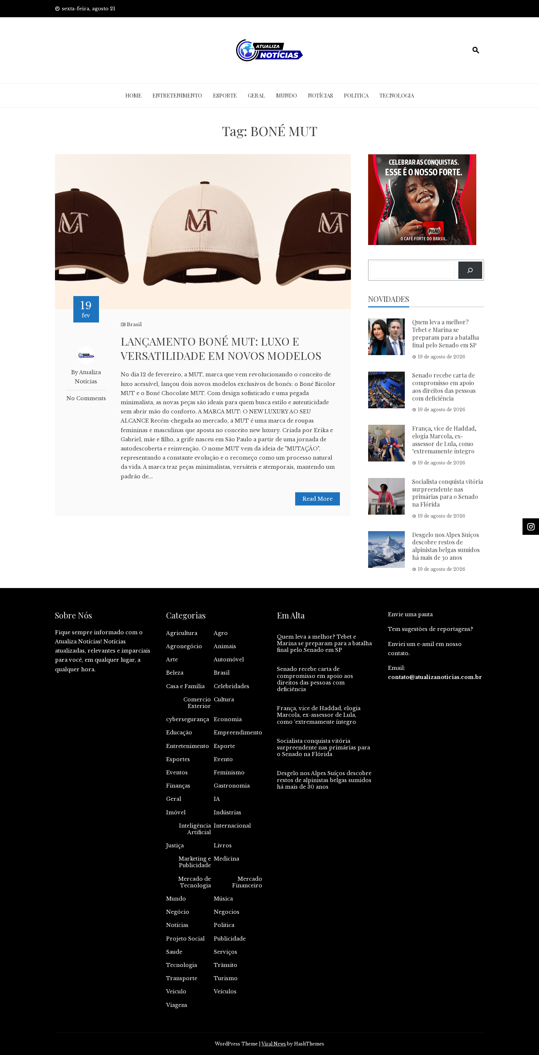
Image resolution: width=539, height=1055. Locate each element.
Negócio (177, 912)
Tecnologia (397, 95)
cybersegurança (187, 719)
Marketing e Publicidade (195, 862)
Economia (228, 719)
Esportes (178, 759)
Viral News (273, 1044)
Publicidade (230, 938)
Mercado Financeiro (247, 882)
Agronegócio (184, 646)
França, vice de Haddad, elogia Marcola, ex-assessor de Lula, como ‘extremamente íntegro (444, 439)
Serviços (225, 952)
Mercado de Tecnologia (194, 882)
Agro (221, 633)
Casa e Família (185, 686)
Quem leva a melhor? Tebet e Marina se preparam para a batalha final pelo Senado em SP (445, 333)
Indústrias (227, 812)
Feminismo (229, 772)
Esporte (225, 95)
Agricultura (181, 633)
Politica (356, 95)
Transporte (181, 978)
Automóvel (229, 659)
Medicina (226, 858)
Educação (179, 732)
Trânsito (225, 965)
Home (133, 95)
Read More (317, 499)
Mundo (286, 95)
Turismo (226, 978)
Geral (256, 95)
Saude (174, 952)
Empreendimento (238, 732)
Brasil (134, 324)
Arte (172, 659)
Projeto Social (185, 938)
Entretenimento (177, 95)
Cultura (224, 699)
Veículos (225, 991)
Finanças (178, 785)
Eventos (177, 772)
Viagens (176, 1005)
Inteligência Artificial (195, 829)
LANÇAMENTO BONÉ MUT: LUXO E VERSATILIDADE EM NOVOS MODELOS (221, 348)
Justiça (175, 845)
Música (223, 898)
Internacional (232, 825)
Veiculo (176, 991)
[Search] (470, 270)
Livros (223, 845)
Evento (223, 759)
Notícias (320, 95)
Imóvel (176, 812)
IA (217, 799)
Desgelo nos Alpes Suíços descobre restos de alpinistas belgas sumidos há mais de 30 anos (446, 546)
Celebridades (231, 686)
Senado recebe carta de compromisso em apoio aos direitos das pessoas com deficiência (444, 386)
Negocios (226, 912)
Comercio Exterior (197, 702)
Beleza (174, 672)
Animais (225, 646)
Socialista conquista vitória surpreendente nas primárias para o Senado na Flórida (447, 493)
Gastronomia (232, 785)
